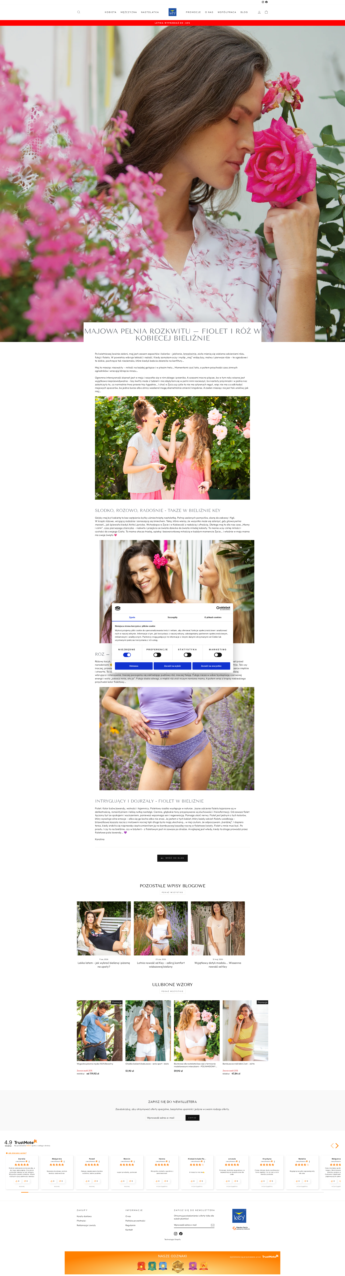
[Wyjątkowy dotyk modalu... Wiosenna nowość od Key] (218, 928)
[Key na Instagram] (175, 1233)
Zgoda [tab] (132, 617)
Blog (244, 12)
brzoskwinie (189, 353)
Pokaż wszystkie (173, 991)
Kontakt (129, 1229)
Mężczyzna (129, 12)
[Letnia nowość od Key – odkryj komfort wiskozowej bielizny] (161, 928)
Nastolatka (150, 12)
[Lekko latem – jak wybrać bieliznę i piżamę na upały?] (104, 928)
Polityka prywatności (135, 1220)
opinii (38, 1146)
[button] (332, 1145)
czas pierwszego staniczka (119, 528)
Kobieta (111, 12)
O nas (209, 12)
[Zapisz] (212, 1225)
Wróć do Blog (174, 858)
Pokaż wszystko (172, 892)
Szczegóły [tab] (172, 617)
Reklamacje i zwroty (86, 1225)
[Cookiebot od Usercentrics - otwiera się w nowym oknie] (218, 608)
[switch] (157, 655)
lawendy (120, 808)
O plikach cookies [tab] (212, 617)
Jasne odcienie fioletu (206, 808)
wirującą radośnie (125, 521)
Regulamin (130, 1225)
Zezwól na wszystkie (211, 666)
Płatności (81, 1220)
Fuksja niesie (199, 675)
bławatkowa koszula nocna (110, 822)
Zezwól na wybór (172, 666)
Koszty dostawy (84, 1216)
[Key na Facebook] (180, 1233)
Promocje (193, 12)
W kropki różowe (104, 521)
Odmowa (133, 666)
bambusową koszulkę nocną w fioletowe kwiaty (186, 825)
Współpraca (227, 12)
